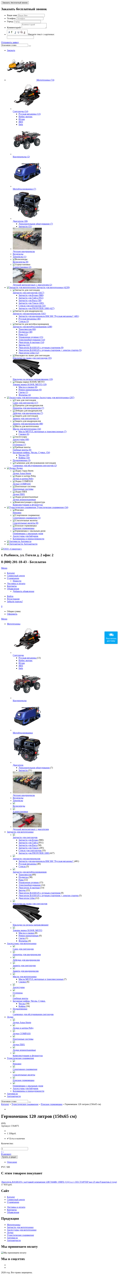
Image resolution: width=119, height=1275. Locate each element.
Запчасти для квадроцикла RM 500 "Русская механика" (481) (49, 316)
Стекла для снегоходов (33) (32, 305)
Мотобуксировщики (23, 733)
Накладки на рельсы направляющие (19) (33, 379)
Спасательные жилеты (24, 1075)
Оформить (12, 614)
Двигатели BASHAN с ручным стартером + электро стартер (49, 895)
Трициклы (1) (19, 256)
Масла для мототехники (25, 976)
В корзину (6, 1154)
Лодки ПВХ (19, 494)
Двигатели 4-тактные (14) (31, 342)
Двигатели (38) (20, 221)
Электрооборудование (30, 885)
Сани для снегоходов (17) (25, 403)
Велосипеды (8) (20, 262)
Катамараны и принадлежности (28, 538)
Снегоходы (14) (20, 111)
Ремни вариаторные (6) (30, 389)
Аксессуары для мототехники (21, 943)
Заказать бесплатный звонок (15, 3)
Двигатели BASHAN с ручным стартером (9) (41, 347)
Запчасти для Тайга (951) (31, 298)
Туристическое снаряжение (20, 1058)
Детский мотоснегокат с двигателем (31, 829)
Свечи (22, 938)
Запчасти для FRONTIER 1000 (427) (36, 308)
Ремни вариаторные (29, 935)
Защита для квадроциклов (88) (28, 423)
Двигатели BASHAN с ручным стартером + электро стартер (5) (50, 350)
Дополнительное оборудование (34, 767)
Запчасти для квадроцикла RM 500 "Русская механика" (46, 861)
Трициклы (18, 800)
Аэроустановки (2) (22, 267)
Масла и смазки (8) (28, 387)
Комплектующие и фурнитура (28, 504)
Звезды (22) (24, 345)
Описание (12, 1162)
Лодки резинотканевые (24, 499)
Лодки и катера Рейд (23, 478)
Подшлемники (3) (21, 460)
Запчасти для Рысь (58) (30, 300)
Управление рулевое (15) (31, 337)
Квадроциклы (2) (21, 156)
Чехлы (22, 1003)
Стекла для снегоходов (30, 850)
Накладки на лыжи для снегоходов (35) (32, 358)
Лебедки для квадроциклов (26, 960)
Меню (4, 568)
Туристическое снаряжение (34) (52, 507)
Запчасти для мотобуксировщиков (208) (32, 326)
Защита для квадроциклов (26, 971)
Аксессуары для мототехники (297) (56, 397)
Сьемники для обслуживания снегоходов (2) (35, 465)
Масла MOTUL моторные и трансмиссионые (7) (42, 431)
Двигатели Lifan (27, 898)
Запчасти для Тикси (29, 848)
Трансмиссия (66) (27, 329)
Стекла (22, 866)
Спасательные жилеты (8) (25, 523)
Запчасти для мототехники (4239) (53, 287)
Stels (21, 124)
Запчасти (23, 770)
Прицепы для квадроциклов (27, 954)
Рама (21, 880)
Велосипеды (19, 806)
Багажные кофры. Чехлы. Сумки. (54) (31, 452)
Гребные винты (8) (22, 450)
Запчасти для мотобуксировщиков (30, 872)
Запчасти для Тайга (28, 842)
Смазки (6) (24, 434)
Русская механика (28, 658)
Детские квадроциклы (24, 251)
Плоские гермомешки (23, 528)
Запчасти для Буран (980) (31, 295)
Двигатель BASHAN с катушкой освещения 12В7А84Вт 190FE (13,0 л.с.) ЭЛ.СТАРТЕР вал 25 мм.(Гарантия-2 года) (59, 1182)
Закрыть (11, 50)
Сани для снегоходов (23, 949)
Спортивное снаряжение (25, 1069)
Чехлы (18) (24, 455)
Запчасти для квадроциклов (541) (29, 313)
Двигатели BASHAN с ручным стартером (40, 893)
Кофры (22, 1006)
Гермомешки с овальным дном (28, 533)
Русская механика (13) (30, 114)
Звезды (22, 890)
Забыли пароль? (15, 601)
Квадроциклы (20, 700)
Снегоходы (18, 655)
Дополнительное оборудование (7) (36, 224)
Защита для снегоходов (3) (26, 418)
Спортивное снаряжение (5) (26, 518)
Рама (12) (23, 334)
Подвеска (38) (25, 332)
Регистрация (13, 599)
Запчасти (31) (25, 226)
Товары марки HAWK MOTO (27, 930)
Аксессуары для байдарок (25, 536)
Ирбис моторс (26, 116)
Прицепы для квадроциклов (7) (28, 408)
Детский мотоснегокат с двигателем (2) (32, 285)
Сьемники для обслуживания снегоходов (33, 1014)
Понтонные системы (23, 489)
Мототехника (13, 624)
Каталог (5, 1104)
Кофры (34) (24, 457)
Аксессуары (19, 987)
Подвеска (24, 877)
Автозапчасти (30, 544)
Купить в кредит (9, 1157)
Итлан (22, 119)
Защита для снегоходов (24, 965)
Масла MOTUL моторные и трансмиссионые (41, 979)
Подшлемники (20, 1009)
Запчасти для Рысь (28, 845)
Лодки (19, 468)
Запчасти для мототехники (20, 832)
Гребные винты (20, 998)
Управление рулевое (29, 882)
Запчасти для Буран (29, 840)
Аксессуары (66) (21, 439)
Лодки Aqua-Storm (22, 473)
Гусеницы (18, 993)
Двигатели (18, 765)
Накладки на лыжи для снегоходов (30, 903)
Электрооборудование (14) (32, 339)
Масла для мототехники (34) (27, 429)
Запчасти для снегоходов (25, 837)
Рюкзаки (17, 512)
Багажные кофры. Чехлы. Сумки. (29, 1001)
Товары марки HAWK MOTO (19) (30, 384)
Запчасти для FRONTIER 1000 (34, 853)
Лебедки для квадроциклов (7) (28, 413)
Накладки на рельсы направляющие (30, 925)
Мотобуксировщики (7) (24, 189)
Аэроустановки (20, 811)
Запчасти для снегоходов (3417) (28, 292)
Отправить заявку (10, 42)
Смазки (23, 982)
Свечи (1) (23, 392)
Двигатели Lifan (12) (29, 353)
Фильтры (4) (25, 395)
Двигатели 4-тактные (29, 887)
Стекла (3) (24, 321)
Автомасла (26, 541)
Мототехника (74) (45, 80)
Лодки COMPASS (22, 484)
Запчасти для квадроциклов (26, 858)
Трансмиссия (25, 874)
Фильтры (23, 941)
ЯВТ (21, 122)
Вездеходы (18, 254)
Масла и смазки (27, 933)
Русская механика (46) (30, 319)
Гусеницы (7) (19, 444)
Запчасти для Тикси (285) (31, 303)
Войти (10, 596)
